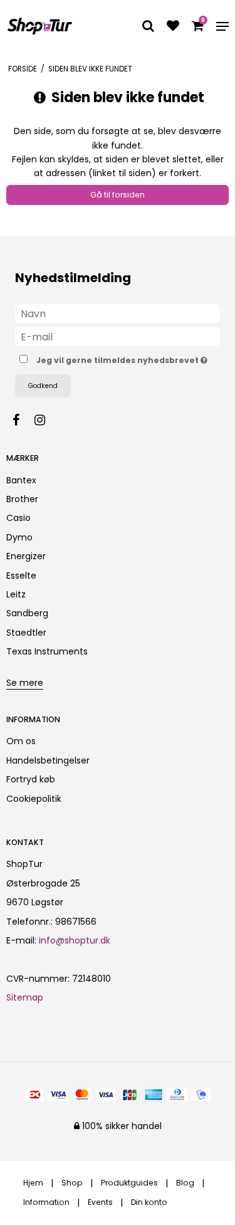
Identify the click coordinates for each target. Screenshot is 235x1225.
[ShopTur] (39, 26)
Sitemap (24, 997)
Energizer (26, 556)
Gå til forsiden (117, 194)
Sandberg (27, 613)
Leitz (16, 594)
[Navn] (117, 313)
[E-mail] (117, 336)
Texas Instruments (47, 651)
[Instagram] (46, 420)
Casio (18, 518)
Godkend (43, 386)
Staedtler (26, 632)
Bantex (21, 480)
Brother (22, 499)
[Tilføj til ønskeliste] (173, 27)
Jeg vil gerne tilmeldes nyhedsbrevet (118, 357)
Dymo (19, 537)
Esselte (21, 575)
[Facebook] (22, 420)
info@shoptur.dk (74, 940)
